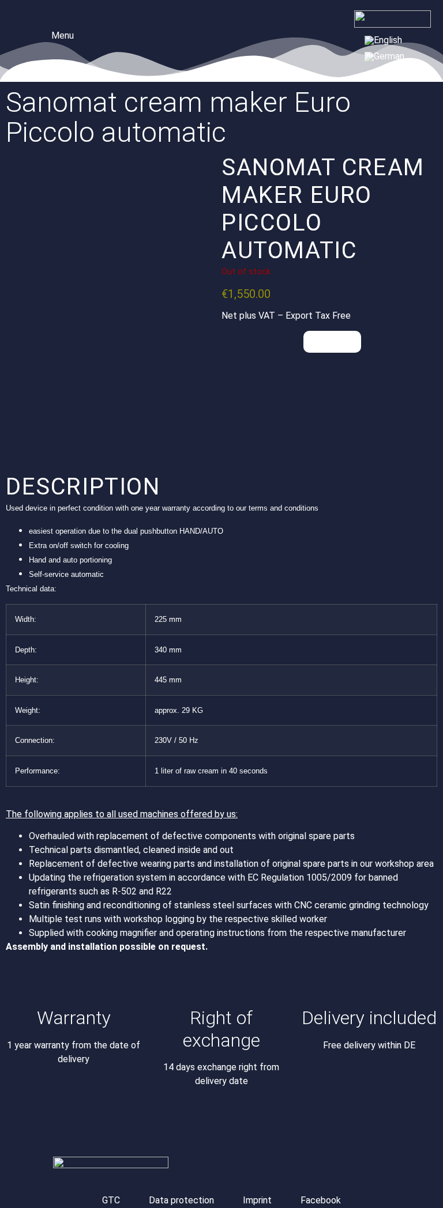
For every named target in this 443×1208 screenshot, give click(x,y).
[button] (54, 34)
